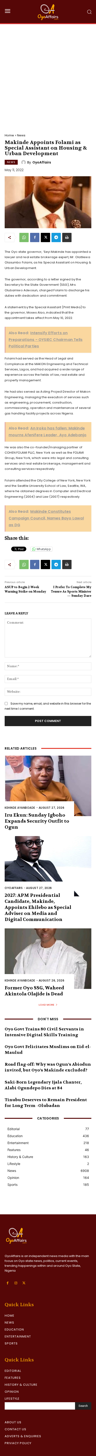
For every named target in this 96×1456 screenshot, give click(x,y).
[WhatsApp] (24, 237)
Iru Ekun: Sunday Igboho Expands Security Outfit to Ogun (37, 821)
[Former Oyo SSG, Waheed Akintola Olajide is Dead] (48, 958)
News (21, 135)
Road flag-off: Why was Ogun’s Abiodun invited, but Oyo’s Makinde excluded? (48, 1067)
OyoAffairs (41, 162)
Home (9, 135)
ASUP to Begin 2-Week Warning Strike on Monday (25, 589)
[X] (45, 237)
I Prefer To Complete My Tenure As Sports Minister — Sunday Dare (71, 591)
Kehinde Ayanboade (20, 808)
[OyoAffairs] (24, 162)
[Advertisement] (48, 74)
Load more (46, 1005)
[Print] (67, 237)
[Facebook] (34, 237)
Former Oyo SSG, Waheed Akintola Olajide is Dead (34, 991)
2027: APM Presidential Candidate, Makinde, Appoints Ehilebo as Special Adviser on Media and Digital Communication (38, 907)
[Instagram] (16, 1283)
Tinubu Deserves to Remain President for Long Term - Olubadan (46, 1102)
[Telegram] (56, 237)
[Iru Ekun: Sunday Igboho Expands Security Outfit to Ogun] (48, 786)
